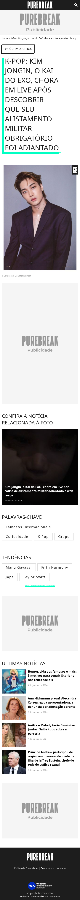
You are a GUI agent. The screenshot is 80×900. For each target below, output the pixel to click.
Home (5, 38)
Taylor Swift (34, 577)
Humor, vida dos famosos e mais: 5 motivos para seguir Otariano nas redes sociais (52, 675)
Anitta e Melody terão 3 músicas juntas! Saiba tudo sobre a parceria (52, 729)
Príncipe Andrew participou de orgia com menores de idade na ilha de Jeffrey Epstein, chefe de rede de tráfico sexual (51, 758)
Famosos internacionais (28, 527)
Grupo (64, 536)
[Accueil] (40, 5)
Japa (10, 577)
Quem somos (47, 868)
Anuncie (61, 868)
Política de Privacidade (26, 868)
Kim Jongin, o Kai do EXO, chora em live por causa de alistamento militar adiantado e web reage (39, 491)
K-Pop (43, 536)
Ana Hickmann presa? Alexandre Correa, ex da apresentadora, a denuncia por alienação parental (52, 702)
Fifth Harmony (54, 567)
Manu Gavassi (19, 567)
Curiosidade (17, 536)
